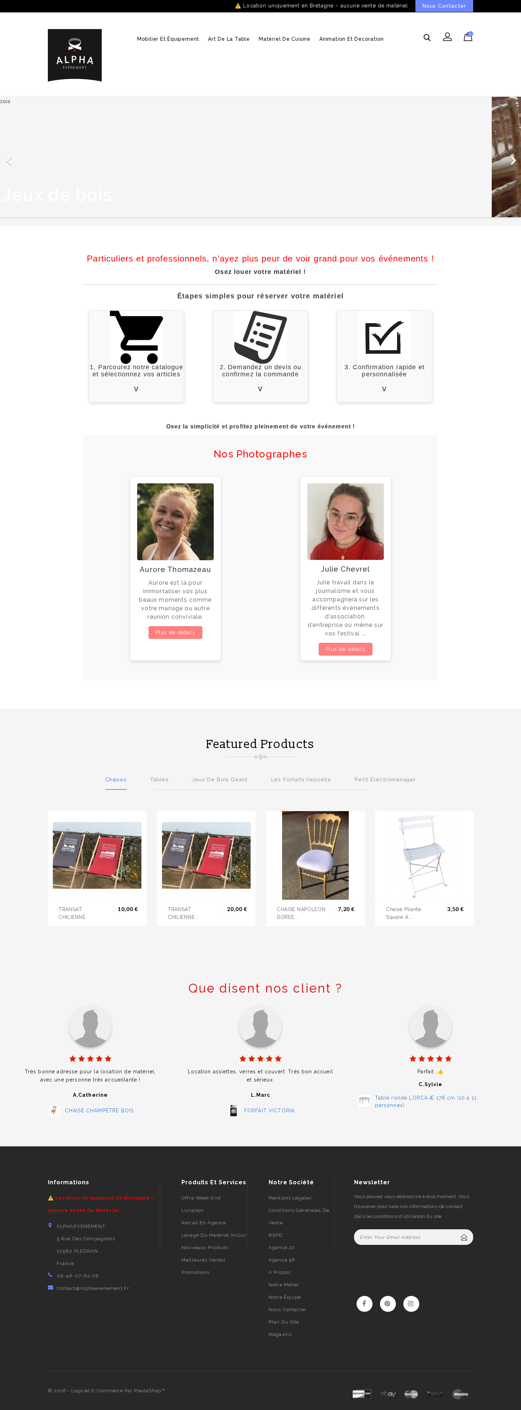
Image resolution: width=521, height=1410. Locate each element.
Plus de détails (175, 632)
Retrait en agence (203, 1222)
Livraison (192, 1210)
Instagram (411, 1304)
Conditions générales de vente (299, 1216)
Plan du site (284, 1322)
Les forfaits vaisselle (301, 779)
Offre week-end (201, 1198)
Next (468, 778)
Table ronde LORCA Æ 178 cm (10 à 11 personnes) (426, 1101)
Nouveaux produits (204, 1247)
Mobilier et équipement (168, 39)
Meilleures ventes (203, 1260)
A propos (280, 1272)
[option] (260, 157)
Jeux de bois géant (219, 779)
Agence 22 (282, 1247)
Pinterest (388, 1304)
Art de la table (229, 39)
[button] (39, 157)
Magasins (280, 1334)
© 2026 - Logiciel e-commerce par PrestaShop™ (106, 1390)
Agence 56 (282, 1260)
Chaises (116, 779)
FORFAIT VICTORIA (269, 1110)
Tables (159, 779)
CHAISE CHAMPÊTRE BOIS (99, 1110)
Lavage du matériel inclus (213, 1235)
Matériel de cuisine (284, 39)
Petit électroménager (385, 779)
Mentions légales (290, 1198)
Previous (53, 778)
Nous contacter (288, 1309)
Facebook (364, 1304)
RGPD (276, 1235)
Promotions (195, 1272)
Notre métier (284, 1284)
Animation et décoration (351, 39)
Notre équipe (285, 1297)
